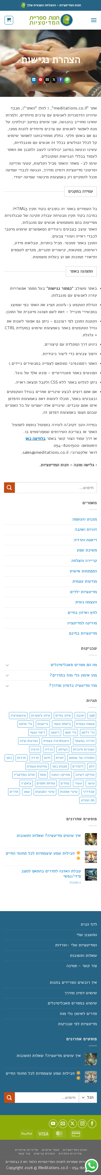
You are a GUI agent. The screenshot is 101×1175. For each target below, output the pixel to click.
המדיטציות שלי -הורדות (76, 945)
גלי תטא (70, 732)
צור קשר (24, 1153)
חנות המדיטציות (75, 1150)
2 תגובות (69, 882)
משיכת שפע (87, 550)
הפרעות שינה (29, 740)
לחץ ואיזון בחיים (82, 612)
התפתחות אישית (83, 571)
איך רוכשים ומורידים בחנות (73, 982)
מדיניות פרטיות (26, 1150)
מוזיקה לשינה (85, 774)
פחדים (65, 783)
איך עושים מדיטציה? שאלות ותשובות (49, 835)
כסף (9, 757)
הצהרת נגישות (44, 1153)
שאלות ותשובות (83, 955)
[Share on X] (54, 80)
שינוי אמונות (69, 791)
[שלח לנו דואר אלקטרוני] (62, 1123)
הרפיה (35, 749)
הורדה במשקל (85, 740)
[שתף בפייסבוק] (60, 80)
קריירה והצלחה (84, 561)
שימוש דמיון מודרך (81, 993)
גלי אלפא (25, 723)
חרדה (35, 757)
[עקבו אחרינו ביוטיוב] (53, 1123)
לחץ (92, 766)
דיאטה (55, 732)
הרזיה (49, 749)
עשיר (78, 783)
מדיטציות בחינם (83, 633)
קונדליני (89, 791)
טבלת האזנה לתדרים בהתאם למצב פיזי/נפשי (51, 874)
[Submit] (9, 487)
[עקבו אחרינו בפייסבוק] (92, 1123)
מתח (43, 774)
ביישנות (42, 723)
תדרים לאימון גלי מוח (78, 1014)
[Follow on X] (72, 1123)
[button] (93, 20)
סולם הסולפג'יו (24, 774)
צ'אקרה (26, 783)
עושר (91, 783)
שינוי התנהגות (45, 791)
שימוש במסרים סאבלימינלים (72, 1003)
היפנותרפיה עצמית (56, 740)
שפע (27, 791)
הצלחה (63, 749)
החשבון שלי (86, 935)
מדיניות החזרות (70, 1153)
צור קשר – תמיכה (82, 966)
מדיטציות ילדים (83, 592)
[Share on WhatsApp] (67, 80)
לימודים (77, 766)
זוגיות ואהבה (86, 529)
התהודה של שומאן (82, 757)
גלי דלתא (88, 732)
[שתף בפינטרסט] (40, 80)
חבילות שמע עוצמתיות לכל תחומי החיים (41, 853)
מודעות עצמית (84, 581)
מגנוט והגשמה (84, 519)
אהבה (80, 715)
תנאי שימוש (50, 1150)
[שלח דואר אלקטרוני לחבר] (47, 80)
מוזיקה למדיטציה (82, 623)
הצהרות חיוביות (84, 749)
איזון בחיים (63, 715)
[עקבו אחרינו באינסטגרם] (82, 1123)
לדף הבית (89, 924)
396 (92, 715)
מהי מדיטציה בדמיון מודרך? (73, 685)
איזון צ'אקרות (40, 715)
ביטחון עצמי (62, 723)
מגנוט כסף (59, 766)
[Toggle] (7, 665)
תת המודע (88, 800)
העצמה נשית (86, 602)
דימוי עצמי (37, 732)
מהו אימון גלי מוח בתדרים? (73, 675)
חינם (47, 757)
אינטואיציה (18, 715)
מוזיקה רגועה (60, 774)
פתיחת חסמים (46, 783)
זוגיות (60, 757)
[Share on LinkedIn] (34, 80)
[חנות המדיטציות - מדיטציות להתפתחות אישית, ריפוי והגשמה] (50, 20)
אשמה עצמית (85, 723)
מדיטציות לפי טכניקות (77, 1024)
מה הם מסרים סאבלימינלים (74, 665)
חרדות (21, 757)
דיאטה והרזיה (85, 540)
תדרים (14, 791)
